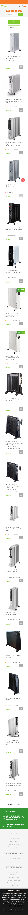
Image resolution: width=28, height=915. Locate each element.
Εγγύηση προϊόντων (14, 880)
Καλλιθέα (9, 826)
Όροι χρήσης (14, 841)
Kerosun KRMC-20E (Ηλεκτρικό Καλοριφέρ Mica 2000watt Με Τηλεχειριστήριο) (14, 486)
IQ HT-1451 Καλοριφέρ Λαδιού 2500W (12, 185)
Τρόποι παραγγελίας (14, 872)
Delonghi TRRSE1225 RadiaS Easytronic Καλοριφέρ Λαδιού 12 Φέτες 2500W (14, 143)
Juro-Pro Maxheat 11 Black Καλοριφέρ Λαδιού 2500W (13, 228)
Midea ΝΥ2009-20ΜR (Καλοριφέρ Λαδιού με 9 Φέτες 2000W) (12, 357)
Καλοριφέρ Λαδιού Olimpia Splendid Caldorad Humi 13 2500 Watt (13, 101)
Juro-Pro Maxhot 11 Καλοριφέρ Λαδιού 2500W (13, 271)
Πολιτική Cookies (18, 904)
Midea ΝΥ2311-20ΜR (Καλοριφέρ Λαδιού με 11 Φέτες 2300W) (13, 314)
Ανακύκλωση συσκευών (14, 882)
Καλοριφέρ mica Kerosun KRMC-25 (13, 656)
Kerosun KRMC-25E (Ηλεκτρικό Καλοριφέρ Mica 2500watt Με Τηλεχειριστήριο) (14, 444)
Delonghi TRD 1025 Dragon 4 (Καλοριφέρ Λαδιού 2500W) (13, 742)
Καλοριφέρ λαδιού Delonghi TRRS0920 (11, 570)
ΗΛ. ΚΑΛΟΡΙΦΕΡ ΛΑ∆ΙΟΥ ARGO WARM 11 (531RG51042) (13, 58)
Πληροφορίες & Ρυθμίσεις (8, 909)
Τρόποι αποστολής (14, 877)
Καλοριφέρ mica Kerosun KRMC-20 (13, 698)
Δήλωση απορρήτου (14, 846)
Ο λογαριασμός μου (14, 858)
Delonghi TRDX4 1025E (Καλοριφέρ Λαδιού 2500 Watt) (13, 528)
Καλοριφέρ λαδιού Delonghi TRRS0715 (11, 613)
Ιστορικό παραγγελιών (14, 860)
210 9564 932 (10, 811)
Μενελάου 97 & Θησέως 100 (15, 824)
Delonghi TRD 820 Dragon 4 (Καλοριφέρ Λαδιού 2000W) (14, 784)
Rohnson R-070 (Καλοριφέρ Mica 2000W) (13, 399)
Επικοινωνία (14, 885)
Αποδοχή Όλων (21, 909)
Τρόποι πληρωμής (14, 874)
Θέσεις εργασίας (14, 844)
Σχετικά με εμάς (14, 838)
